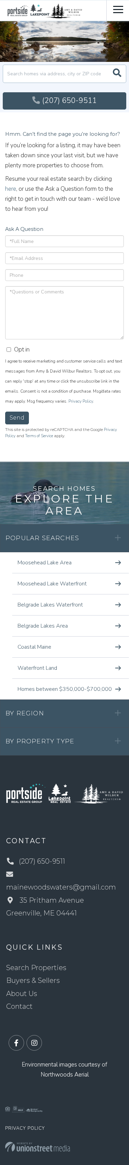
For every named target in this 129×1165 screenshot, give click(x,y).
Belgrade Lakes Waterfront (50, 605)
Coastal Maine (34, 647)
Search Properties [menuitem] (36, 968)
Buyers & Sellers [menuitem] (33, 980)
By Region (25, 713)
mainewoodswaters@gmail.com (61, 887)
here (10, 189)
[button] (117, 73)
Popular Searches (42, 538)
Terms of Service (39, 436)
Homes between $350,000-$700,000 (65, 689)
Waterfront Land (37, 668)
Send (17, 417)
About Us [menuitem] (21, 993)
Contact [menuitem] (19, 1006)
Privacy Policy (80, 401)
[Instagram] (34, 1043)
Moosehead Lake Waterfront (52, 584)
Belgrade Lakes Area (43, 626)
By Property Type (40, 741)
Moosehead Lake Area (45, 562)
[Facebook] (16, 1043)
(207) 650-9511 (69, 100)
